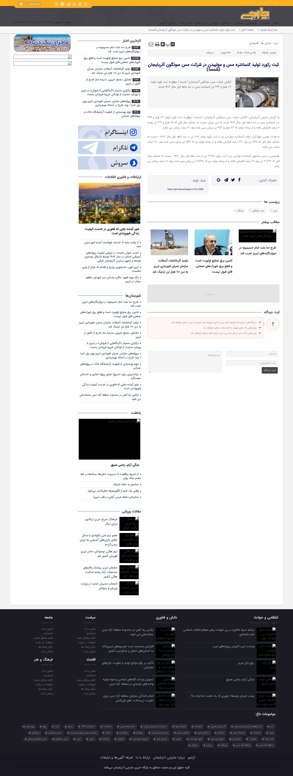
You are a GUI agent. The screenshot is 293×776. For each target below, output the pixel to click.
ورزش (209, 745)
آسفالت (198, 726)
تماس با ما (263, 2)
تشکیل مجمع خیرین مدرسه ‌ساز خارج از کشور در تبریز (113, 82)
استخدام (90, 633)
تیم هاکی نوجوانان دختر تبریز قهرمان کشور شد (99, 553)
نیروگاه (224, 745)
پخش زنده (89, 651)
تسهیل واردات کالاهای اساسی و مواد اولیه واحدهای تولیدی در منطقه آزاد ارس (128, 681)
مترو (91, 739)
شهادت (252, 739)
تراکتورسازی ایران (160, 733)
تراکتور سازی (183, 733)
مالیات (106, 739)
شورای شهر (162, 739)
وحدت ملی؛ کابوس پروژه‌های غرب (233, 646)
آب (271, 726)
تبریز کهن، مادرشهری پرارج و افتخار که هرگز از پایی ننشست (111, 269)
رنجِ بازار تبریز (246, 663)
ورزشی (214, 23)
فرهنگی (226, 23)
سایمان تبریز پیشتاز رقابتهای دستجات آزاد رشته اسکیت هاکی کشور (100, 572)
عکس (172, 23)
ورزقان (240, 211)
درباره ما (250, 2)
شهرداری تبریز (217, 739)
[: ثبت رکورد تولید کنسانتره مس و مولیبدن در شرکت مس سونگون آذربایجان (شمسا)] (151, 44)
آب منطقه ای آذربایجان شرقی (247, 726)
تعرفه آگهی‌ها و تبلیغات (116, 757)
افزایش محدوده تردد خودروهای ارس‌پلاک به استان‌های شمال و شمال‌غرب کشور (128, 648)
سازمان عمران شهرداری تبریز (84, 733)
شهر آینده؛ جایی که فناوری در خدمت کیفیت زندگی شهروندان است (112, 231)
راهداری (123, 733)
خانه (275, 23)
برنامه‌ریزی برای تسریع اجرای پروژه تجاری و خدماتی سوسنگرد (110, 376)
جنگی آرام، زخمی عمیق (125, 465)
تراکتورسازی (203, 733)
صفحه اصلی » (246, 30)
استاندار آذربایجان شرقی (155, 726)
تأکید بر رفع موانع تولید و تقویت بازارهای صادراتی (128, 665)
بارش (70, 726)
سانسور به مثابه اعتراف (126, 485)
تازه (275, 2)
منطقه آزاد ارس (266, 745)
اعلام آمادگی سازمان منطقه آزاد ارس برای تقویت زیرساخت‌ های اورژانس (128, 698)
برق (44, 726)
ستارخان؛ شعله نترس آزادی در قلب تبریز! (116, 497)
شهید (178, 739)
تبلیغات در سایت (86, 642)
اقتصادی (251, 23)
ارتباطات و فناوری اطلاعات (123, 177)
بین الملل (201, 23)
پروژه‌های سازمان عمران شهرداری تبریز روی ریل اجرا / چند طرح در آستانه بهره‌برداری (111, 103)
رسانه (108, 733)
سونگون (35, 733)
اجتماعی (265, 23)
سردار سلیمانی (55, 733)
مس (275, 211)
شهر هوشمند (196, 739)
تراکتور (221, 733)
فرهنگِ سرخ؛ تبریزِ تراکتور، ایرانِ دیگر (101, 521)
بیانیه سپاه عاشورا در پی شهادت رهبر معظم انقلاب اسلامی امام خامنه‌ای (218, 632)
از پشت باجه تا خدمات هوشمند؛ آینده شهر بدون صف (112, 245)
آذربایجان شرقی (218, 726)
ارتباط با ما (143, 757)
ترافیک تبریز (239, 733)
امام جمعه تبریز (127, 726)
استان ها (186, 23)
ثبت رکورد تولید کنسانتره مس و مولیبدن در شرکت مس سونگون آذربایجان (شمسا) (213, 67)
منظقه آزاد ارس (243, 745)
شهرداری (236, 739)
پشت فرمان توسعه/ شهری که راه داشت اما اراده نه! (222, 696)
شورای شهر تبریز (140, 739)
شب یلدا (269, 739)
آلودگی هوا (180, 726)
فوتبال (121, 739)
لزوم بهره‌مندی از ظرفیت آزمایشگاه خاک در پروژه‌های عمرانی (112, 114)
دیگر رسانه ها (88, 647)
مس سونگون (258, 211)
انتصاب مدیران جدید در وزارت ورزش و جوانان (99, 586)
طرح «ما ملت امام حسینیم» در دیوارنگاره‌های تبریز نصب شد (118, 50)
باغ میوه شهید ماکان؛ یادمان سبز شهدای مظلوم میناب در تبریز (113, 280)
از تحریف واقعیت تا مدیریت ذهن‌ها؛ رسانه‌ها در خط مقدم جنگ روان (110, 476)
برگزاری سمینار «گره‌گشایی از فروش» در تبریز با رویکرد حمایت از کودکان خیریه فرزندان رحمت (110, 93)
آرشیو (191, 757)
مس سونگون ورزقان (37, 739)
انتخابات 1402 (88, 726)
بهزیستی (30, 726)
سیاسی (238, 23)
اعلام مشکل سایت (85, 638)
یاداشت (136, 413)
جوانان (139, 733)
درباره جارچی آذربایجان (169, 757)
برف (57, 726)
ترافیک (257, 733)
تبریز (271, 733)
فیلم (162, 23)
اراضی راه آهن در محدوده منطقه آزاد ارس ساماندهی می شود (110, 397)
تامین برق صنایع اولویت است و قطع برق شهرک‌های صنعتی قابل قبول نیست (213, 266)
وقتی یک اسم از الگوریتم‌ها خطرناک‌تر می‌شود (113, 491)
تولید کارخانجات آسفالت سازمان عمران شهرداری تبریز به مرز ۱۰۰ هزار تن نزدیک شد (170, 266)
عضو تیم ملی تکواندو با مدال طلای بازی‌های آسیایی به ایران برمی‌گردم (98, 540)
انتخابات (107, 726)
